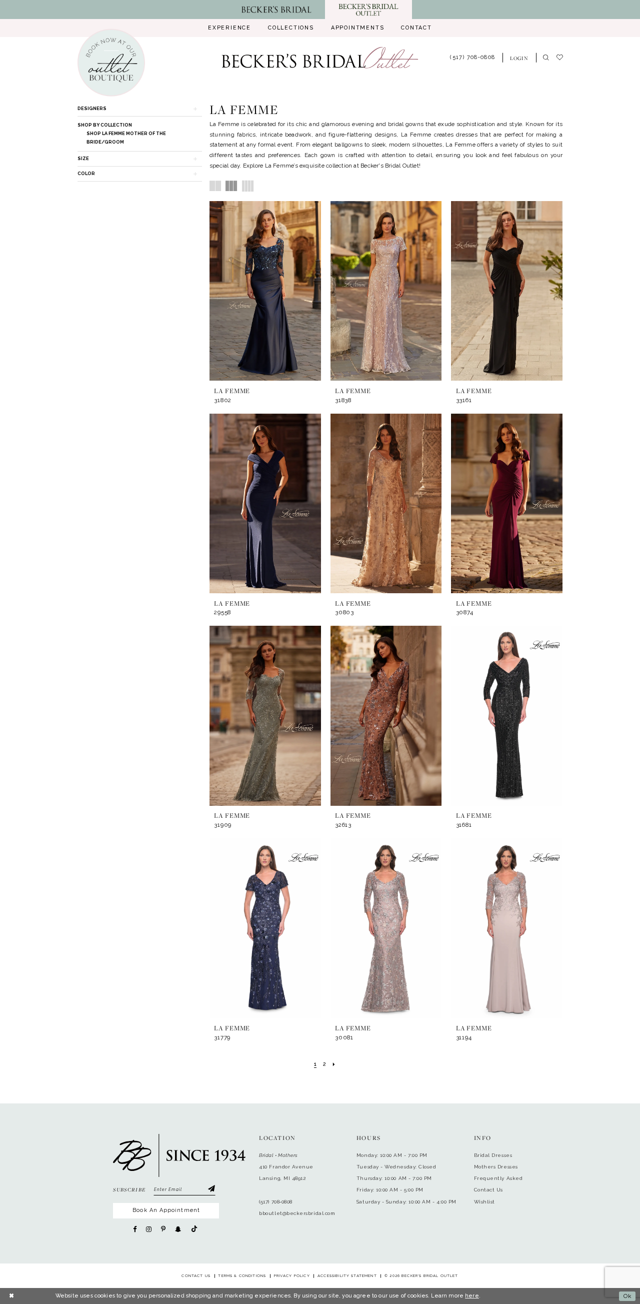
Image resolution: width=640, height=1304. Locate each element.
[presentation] (265, 291)
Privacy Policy (292, 1275)
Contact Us (488, 1189)
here (472, 1295)
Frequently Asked (498, 1178)
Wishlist (484, 1201)
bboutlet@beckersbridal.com (297, 1213)
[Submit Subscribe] (211, 1189)
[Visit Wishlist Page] (563, 58)
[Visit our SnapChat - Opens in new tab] (178, 1229)
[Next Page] (334, 1064)
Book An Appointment (166, 1210)
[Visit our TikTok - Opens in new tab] (194, 1228)
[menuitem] (229, 28)
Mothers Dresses (496, 1166)
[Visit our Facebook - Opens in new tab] (134, 1229)
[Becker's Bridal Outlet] (320, 57)
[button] (519, 58)
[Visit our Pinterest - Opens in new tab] (163, 1229)
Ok (628, 1295)
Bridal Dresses (493, 1155)
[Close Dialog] (11, 1296)
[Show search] (546, 58)
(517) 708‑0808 (275, 1201)
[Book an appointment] (111, 63)
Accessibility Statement (347, 1275)
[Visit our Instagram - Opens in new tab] (149, 1229)
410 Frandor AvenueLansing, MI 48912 (286, 1172)
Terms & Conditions (242, 1275)
